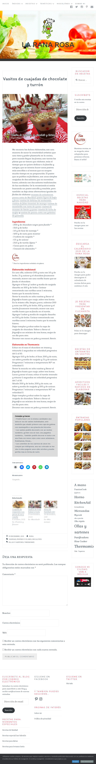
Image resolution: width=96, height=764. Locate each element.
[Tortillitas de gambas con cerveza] (78, 437)
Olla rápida (79, 521)
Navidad (12, 539)
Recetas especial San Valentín (14, 736)
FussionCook (80, 489)
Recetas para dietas (10, 741)
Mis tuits (69, 683)
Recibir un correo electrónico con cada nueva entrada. (30, 649)
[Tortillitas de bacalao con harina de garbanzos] (87, 427)
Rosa (31, 536)
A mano (80, 485)
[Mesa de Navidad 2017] (50, 504)
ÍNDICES (16, 3)
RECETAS (30, 3)
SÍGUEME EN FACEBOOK (42, 677)
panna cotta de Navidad (24, 197)
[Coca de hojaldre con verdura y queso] (87, 447)
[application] (82, 582)
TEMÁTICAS (46, 3)
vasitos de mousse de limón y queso (32, 208)
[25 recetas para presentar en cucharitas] (78, 456)
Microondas (81, 511)
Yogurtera (81, 551)
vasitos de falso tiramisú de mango (29, 203)
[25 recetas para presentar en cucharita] (82, 326)
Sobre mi (80, 3)
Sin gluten (37, 539)
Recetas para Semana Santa (13, 747)
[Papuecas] (78, 466)
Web (4, 632)
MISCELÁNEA (63, 3)
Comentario (9, 574)
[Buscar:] (82, 80)
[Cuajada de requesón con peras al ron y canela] (19, 504)
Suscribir (80, 118)
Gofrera (77, 493)
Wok (75, 551)
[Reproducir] (77, 584)
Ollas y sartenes (16, 542)
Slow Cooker (80, 541)
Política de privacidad (42, 719)
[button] (78, 178)
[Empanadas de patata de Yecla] (78, 427)
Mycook (78, 515)
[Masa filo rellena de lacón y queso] (78, 447)
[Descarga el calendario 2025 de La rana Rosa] (82, 268)
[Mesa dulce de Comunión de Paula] (87, 456)
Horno (79, 497)
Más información (86, 761)
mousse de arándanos (42, 194)
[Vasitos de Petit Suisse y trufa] (35, 504)
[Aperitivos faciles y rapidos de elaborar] (82, 404)
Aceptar (75, 761)
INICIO (5, 3)
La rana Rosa (48, 44)
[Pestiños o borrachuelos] (87, 466)
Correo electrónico (11, 623)
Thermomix (29, 542)
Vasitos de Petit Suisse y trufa (34, 510)
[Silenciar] (89, 584)
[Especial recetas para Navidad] (82, 218)
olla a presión (78, 518)
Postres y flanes (24, 539)
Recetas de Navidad (10, 730)
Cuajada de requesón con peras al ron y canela (18, 513)
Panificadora (81, 537)
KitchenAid (82, 503)
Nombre (6, 613)
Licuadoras (79, 507)
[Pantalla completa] (90, 584)
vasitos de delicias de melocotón (35, 200)
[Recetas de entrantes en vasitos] (82, 369)
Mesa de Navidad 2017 (49, 510)
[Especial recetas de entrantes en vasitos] (87, 437)
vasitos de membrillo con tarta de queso (34, 205)
